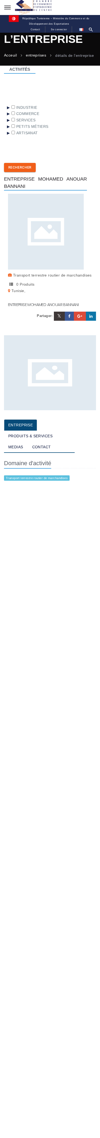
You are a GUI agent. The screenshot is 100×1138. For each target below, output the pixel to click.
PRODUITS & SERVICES (30, 436)
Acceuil (10, 55)
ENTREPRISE (20, 425)
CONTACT (41, 447)
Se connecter (59, 29)
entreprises (36, 55)
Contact (35, 29)
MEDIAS (15, 447)
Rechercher (19, 167)
